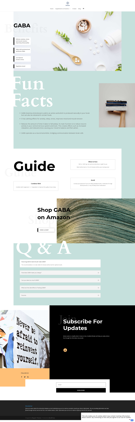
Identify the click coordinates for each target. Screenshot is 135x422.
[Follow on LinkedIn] (28, 377)
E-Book (74, 8)
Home (51, 8)
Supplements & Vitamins (62, 8)
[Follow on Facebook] (21, 377)
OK (132, 420)
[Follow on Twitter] (25, 377)
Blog (79, 8)
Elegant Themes (36, 418)
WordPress (52, 418)
